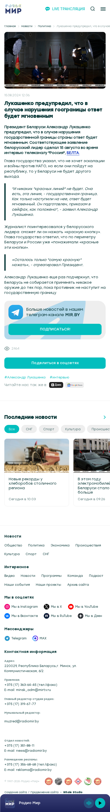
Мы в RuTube (61, 616)
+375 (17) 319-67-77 (20, 704)
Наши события (17, 585)
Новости (26, 26)
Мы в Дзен (93, 616)
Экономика (60, 545)
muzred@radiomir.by (21, 721)
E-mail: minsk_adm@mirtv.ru (27, 690)
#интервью (59, 377)
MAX (43, 638)
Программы (51, 576)
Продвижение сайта (44, 792)
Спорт (31, 554)
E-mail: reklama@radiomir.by (28, 770)
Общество (13, 545)
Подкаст (96, 576)
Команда (75, 576)
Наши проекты (48, 585)
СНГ (46, 554)
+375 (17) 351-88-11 (19, 745)
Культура (12, 554)
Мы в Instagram (25, 606)
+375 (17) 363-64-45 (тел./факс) (30, 685)
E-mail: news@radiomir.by (25, 751)
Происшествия (88, 545)
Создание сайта (15, 792)
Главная (10, 26)
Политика (44, 26)
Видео (9, 576)
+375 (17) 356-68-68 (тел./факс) (30, 764)
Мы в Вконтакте (25, 616)
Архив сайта (78, 585)
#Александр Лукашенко (25, 377)
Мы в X (56, 606)
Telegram (19, 638)
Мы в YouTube (86, 606)
